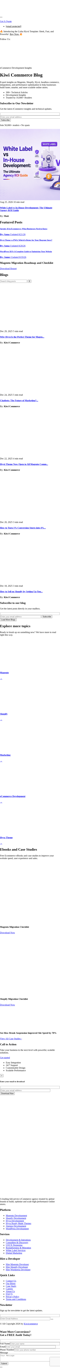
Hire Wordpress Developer (18, 1269)
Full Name (5, 1343)
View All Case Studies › (11, 1038)
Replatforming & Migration (18, 1248)
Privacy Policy (12, 1296)
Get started (5, 1057)
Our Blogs (10, 1283)
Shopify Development (16, 1218)
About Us (10, 1291)
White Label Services (15, 1250)
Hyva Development (15, 1221)
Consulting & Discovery (17, 1242)
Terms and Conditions (16, 1299)
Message (4, 1352)
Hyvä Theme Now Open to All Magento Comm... (24, 464)
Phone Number (7, 1349)
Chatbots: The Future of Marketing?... (19, 400)
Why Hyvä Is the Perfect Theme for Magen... (22, 337)
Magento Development (16, 1215)
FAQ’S (9, 1294)
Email (2, 1346)
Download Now (7, 932)
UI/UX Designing (14, 1245)
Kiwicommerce (31, 1324)
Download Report (8, 268)
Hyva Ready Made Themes (18, 1223)
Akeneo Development (16, 1226)
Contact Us (11, 1281)
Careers (9, 1289)
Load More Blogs (8, 620)
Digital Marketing (14, 1253)
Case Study (11, 1286)
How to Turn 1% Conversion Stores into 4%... (23, 528)
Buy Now (15, 34)
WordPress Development (17, 1228)
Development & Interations (18, 1240)
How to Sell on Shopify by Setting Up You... (21, 591)
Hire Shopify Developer (17, 1267)
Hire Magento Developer (17, 1264)
